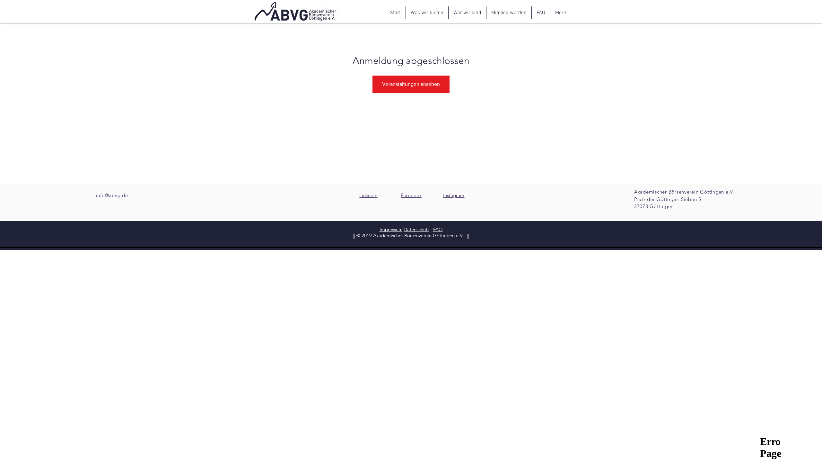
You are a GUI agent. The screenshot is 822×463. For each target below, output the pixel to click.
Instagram (453, 195)
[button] (427, 12)
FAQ (438, 229)
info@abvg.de (112, 195)
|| (467, 235)
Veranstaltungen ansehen (411, 84)
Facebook (411, 195)
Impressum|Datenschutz (404, 229)
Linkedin (368, 195)
